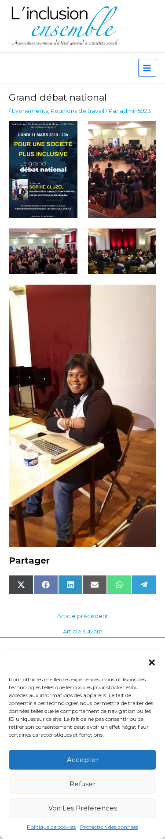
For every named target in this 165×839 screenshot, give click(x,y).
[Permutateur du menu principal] (147, 68)
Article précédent (82, 616)
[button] (151, 662)
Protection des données (109, 827)
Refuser (82, 784)
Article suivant (83, 632)
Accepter (83, 760)
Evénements (30, 111)
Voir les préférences (82, 808)
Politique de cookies (51, 827)
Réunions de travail (77, 111)
